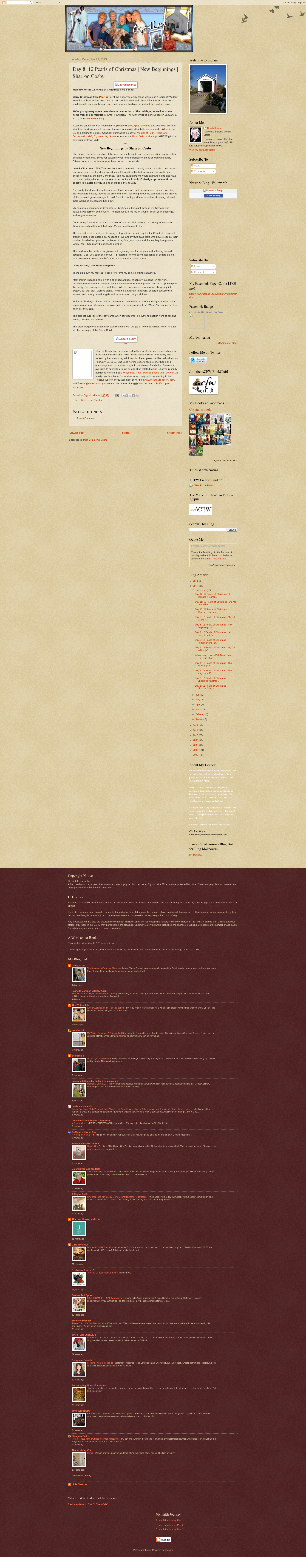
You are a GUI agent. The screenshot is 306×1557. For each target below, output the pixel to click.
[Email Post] (116, 395)
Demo (90, 1453)
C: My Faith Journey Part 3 (169, 1529)
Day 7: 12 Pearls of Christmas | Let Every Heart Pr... (213, 633)
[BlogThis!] (126, 395)
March (199, 709)
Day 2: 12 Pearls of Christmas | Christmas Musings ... (211, 679)
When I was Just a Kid (84, 1335)
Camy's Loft (78, 965)
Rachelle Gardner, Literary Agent (89, 991)
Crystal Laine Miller (197, 312)
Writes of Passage (81, 1320)
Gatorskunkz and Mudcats (86, 1169)
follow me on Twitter (227, 343)
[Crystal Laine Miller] (197, 328)
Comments (199, 171)
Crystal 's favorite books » (225, 461)
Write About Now (81, 1410)
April (198, 704)
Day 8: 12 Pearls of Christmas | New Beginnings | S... (213, 626)
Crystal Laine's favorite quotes (208, 546)
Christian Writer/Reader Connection (91, 1120)
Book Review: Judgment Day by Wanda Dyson (109, 1413)
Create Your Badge (215, 312)
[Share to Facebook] (133, 395)
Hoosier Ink (78, 1030)
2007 (196, 750)
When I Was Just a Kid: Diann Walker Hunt (107, 1337)
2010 (196, 735)
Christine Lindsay (81, 1475)
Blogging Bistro (80, 1436)
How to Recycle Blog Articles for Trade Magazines (96, 1439)
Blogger (169, 1550)
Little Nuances (79, 1484)
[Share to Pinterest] (136, 395)
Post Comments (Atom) (95, 439)
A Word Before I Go (81, 1135)
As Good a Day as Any (84, 1132)
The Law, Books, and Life (86, 1219)
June (198, 694)
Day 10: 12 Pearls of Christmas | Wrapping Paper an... (211, 610)
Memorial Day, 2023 (97, 1084)
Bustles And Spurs (82, 1295)
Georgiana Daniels (82, 1360)
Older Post (174, 433)
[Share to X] (130, 395)
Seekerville (78, 1055)
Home (126, 433)
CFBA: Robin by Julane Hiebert (102, 1171)
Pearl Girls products (143, 136)
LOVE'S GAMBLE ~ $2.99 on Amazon (105, 1298)
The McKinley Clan (82, 1450)
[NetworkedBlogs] (213, 190)
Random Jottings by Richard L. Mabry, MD (95, 1081)
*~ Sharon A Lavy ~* (83, 1270)
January (200, 719)
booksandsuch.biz (82, 1106)
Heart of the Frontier (97, 1146)
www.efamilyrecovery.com (159, 379)
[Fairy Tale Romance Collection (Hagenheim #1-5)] (228, 433)
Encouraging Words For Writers (89, 1385)
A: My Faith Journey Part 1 (169, 1520)
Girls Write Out (80, 1244)
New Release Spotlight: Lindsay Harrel (91, 993)
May (198, 699)
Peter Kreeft (220, 558)
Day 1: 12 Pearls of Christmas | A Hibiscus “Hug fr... (212, 687)
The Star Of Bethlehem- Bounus (102, 1273)
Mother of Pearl (145, 133)
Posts (196, 165)
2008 (196, 745)
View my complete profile (202, 150)
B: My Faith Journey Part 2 (169, 1525)
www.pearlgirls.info (139, 125)
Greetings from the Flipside (100, 1363)
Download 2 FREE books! (99, 1247)
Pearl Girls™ (106, 97)
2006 (196, 755)
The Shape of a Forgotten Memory (103, 968)
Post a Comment (85, 418)
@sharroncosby (94, 383)
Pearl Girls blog (95, 118)
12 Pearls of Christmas (92, 400)
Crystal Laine (214, 128)
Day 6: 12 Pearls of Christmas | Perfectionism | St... (211, 641)
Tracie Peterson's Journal (86, 1143)
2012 (196, 725)
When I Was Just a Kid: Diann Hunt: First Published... (213, 656)
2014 (196, 581)
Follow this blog (213, 195)
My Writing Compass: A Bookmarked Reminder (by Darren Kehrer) (119, 1033)
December (201, 590)
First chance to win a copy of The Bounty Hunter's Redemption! (117, 1197)
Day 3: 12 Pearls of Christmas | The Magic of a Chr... (213, 672)
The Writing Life (80, 1005)
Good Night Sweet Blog (98, 1058)
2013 (196, 586)
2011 (196, 730)
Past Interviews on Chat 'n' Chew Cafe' (87, 1504)
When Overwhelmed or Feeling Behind (106, 1008)
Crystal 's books (200, 409)
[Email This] (123, 395)
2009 (196, 740)
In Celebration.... (80, 1123)
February (200, 714)
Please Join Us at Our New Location (89, 1323)
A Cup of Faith (79, 1194)
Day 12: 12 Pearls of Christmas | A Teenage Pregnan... (212, 595)
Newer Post (77, 433)
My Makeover (196, 855)
